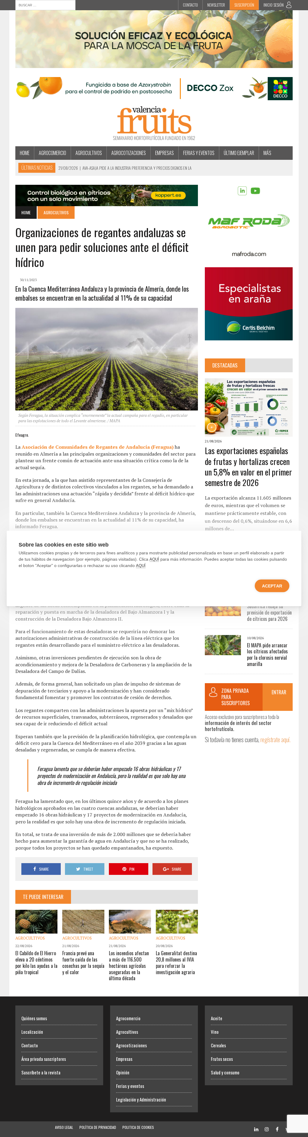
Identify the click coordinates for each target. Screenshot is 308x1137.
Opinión (122, 1072)
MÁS (267, 152)
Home (24, 152)
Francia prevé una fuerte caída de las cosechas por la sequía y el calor (83, 962)
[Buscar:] (45, 4)
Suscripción (244, 5)
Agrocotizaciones (128, 152)
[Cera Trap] (154, 63)
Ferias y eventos (198, 152)
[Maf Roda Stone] (249, 254)
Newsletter (216, 5)
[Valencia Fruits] (154, 123)
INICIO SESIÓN (273, 5)
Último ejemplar (239, 152)
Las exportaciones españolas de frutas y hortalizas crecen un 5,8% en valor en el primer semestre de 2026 (248, 466)
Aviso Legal (64, 1127)
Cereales (218, 1045)
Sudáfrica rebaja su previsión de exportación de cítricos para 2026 (269, 612)
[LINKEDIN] (256, 1128)
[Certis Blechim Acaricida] (249, 336)
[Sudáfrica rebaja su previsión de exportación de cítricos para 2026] (223, 612)
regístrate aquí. (275, 739)
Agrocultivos (88, 152)
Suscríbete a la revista (40, 1072)
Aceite (216, 1018)
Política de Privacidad (97, 1127)
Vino (215, 1031)
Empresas (164, 152)
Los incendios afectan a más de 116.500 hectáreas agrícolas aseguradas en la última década (129, 966)
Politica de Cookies (138, 1127)
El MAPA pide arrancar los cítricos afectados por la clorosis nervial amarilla (267, 655)
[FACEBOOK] (277, 1128)
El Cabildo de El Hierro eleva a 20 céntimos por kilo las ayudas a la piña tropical (36, 962)
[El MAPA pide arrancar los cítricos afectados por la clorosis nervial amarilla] (223, 651)
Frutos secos (222, 1058)
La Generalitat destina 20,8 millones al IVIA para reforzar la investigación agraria (176, 962)
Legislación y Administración (141, 1099)
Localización (32, 1031)
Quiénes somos (34, 1018)
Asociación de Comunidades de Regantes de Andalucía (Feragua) (98, 447)
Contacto (190, 5)
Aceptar (272, 586)
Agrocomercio (52, 152)
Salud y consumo (225, 1072)
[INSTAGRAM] (267, 1128)
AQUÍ (154, 559)
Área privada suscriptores (43, 1058)
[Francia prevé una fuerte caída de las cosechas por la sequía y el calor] (83, 929)
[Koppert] (106, 202)
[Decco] (154, 96)
